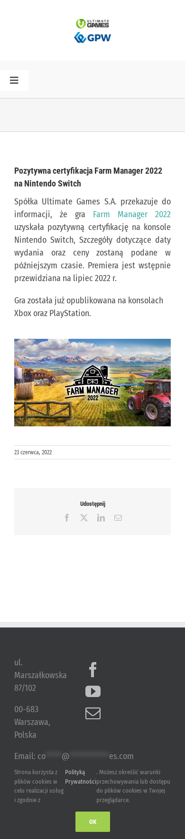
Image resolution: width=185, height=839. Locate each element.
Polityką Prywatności (80, 776)
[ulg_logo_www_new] (92, 23)
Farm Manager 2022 (132, 214)
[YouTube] (93, 691)
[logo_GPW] (92, 32)
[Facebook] (93, 669)
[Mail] (93, 713)
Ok (92, 821)
